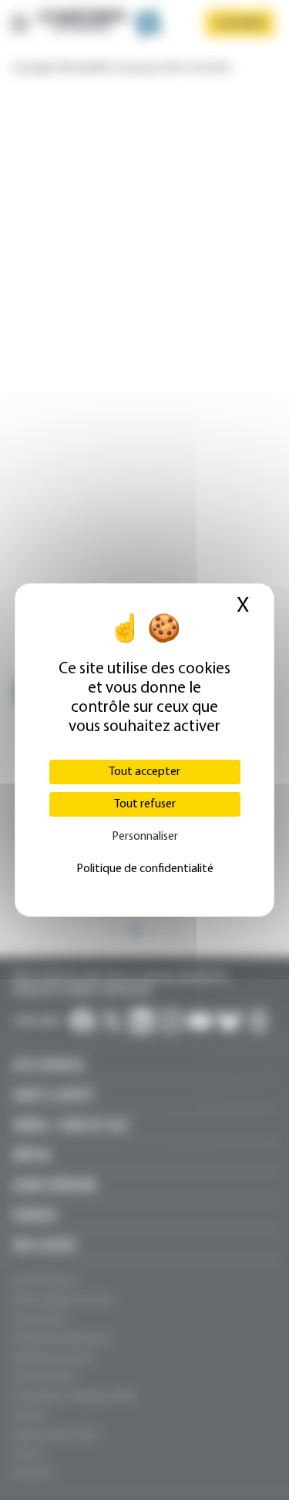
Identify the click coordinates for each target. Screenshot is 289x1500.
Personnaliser (145, 837)
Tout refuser (145, 804)
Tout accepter (144, 772)
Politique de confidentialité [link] (144, 869)
